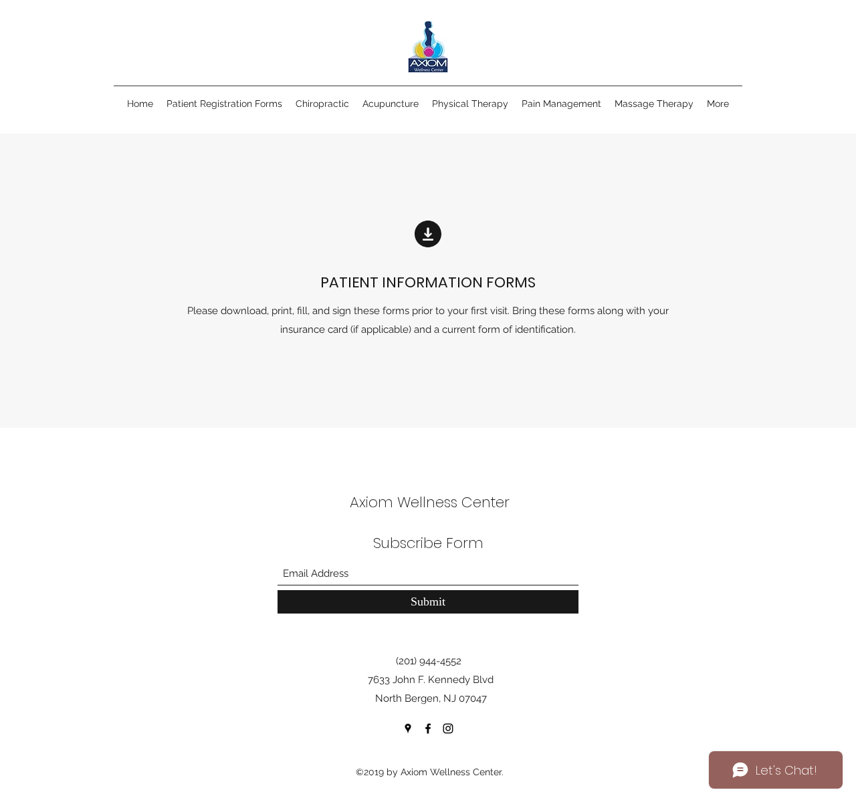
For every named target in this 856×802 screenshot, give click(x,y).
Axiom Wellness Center (430, 502)
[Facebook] (428, 728)
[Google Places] (408, 728)
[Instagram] (448, 728)
